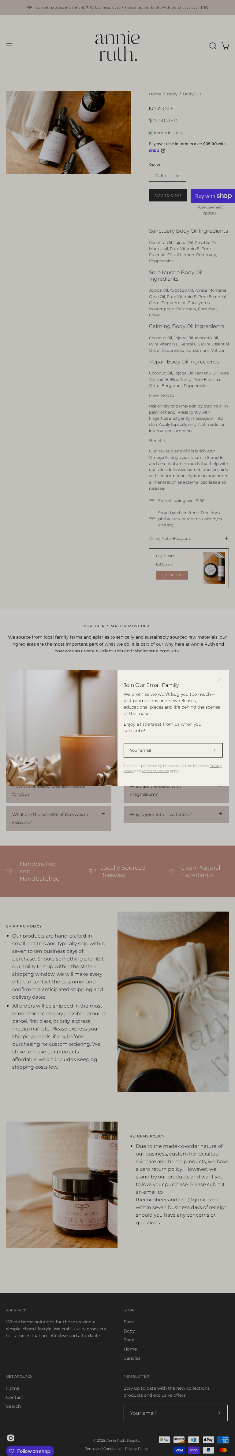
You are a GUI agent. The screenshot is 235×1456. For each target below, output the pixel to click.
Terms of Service (155, 771)
